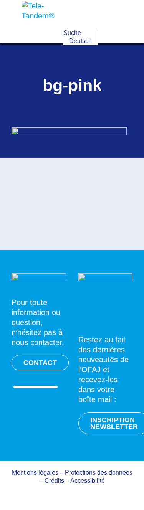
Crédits (54, 480)
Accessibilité (87, 480)
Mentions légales (35, 472)
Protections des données (98, 472)
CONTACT (40, 362)
